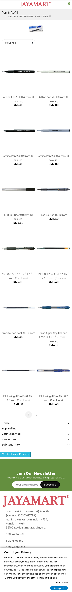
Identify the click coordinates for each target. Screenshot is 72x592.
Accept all (59, 588)
